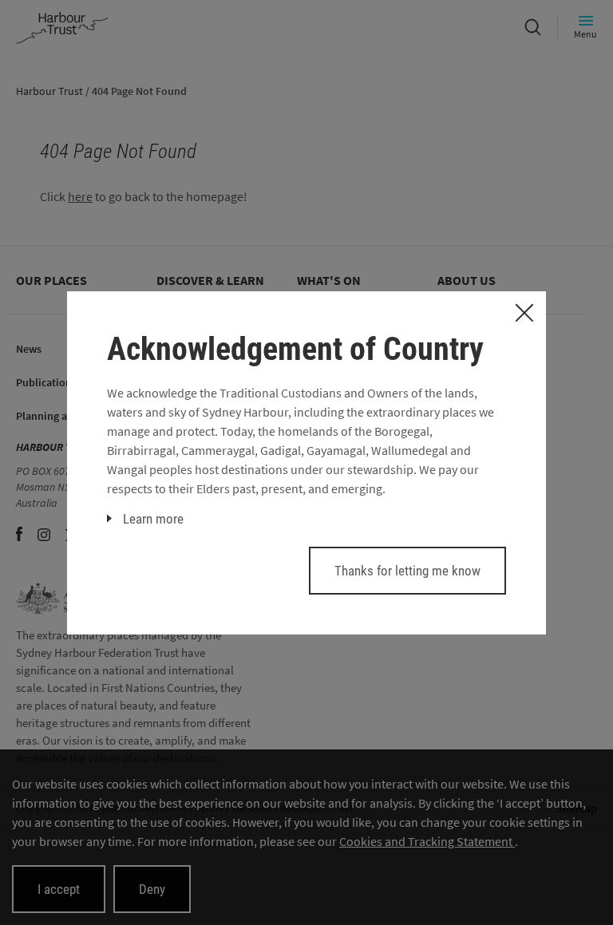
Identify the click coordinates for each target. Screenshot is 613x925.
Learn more (153, 519)
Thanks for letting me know (407, 571)
